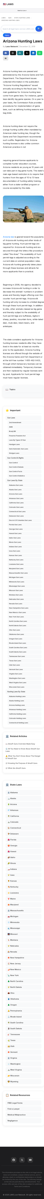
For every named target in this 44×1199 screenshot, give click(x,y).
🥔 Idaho (11, 857)
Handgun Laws (14, 444)
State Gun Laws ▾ (22, 10)
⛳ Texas (11, 1040)
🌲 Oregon (12, 1005)
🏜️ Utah (11, 1046)
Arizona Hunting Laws (17, 705)
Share (6, 53)
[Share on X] (27, 53)
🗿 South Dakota (15, 1028)
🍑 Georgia (12, 846)
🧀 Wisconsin (13, 1076)
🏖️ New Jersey (14, 964)
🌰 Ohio (11, 993)
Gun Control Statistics (17, 476)
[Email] (5, 58)
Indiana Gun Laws (15, 547)
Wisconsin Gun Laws (16, 687)
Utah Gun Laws (14, 665)
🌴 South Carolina (15, 1023)
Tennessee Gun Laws (17, 656)
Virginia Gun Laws (15, 674)
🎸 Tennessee (14, 1034)
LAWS (3, 18)
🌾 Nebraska (13, 946)
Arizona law (8, 237)
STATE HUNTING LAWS (22, 18)
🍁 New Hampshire (16, 958)
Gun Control (13, 463)
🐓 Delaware (13, 834)
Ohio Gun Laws (14, 630)
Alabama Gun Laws (16, 485)
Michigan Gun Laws (16, 577)
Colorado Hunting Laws (17, 718)
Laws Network (12, 46)
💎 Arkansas (13, 810)
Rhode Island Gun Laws (17, 643)
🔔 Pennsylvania (15, 1011)
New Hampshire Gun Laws (18, 608)
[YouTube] (30, 1160)
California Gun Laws (16, 503)
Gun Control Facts (15, 471)
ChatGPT (13, 53)
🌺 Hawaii (12, 851)
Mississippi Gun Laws (17, 586)
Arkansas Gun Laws (16, 498)
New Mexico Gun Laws (17, 612)
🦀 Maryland (13, 905)
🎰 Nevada (12, 952)
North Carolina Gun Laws (18, 621)
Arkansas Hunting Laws (17, 709)
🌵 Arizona (12, 804)
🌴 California (13, 816)
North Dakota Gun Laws (17, 625)
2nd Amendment (15, 422)
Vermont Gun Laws (16, 669)
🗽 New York (13, 975)
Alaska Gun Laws (15, 490)
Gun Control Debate (16, 467)
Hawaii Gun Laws (15, 533)
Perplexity (20, 53)
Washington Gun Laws (17, 678)
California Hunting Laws (17, 714)
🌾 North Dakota (15, 987)
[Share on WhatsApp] (39, 53)
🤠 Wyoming (13, 1082)
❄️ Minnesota (13, 922)
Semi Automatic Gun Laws (18, 449)
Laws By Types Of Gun (17, 440)
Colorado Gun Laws (16, 507)
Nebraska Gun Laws (16, 599)
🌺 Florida (12, 840)
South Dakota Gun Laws (17, 652)
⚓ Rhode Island (15, 1017)
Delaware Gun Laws (16, 516)
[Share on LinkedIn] (33, 53)
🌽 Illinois (12, 863)
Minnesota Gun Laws (16, 582)
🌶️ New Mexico (14, 969)
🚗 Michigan (13, 916)
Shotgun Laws (14, 453)
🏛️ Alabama (13, 792)
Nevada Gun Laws (15, 604)
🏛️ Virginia (12, 1058)
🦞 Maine (12, 899)
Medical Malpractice (17, 1115)
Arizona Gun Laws (15, 494)
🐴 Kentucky (13, 887)
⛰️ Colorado (13, 822)
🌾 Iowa (11, 875)
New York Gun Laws (16, 617)
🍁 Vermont (12, 1052)
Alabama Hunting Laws (17, 696)
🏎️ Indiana (12, 869)
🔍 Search (38, 29)
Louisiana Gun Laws (16, 564)
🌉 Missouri (13, 934)
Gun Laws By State (14, 480)
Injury (7, 35)
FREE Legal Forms (15, 1103)
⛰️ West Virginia (15, 1070)
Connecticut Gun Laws (17, 511)
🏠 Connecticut (14, 828)
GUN (9, 18)
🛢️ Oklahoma (13, 999)
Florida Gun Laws (15, 525)
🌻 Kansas (12, 881)
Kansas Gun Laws (15, 555)
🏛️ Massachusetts (16, 910)
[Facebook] (13, 1160)
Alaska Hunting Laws (16, 701)
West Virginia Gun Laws (17, 682)
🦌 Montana (13, 940)
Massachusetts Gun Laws (18, 573)
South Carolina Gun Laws (18, 647)
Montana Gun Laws (16, 595)
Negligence (13, 1121)
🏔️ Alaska (12, 798)
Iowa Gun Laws (14, 551)
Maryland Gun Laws (16, 568)
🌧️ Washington (14, 1064)
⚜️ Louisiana (13, 893)
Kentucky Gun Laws (16, 560)
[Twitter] (22, 1160)
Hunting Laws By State (16, 692)
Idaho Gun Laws (15, 538)
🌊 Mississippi (14, 928)
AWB (11, 427)
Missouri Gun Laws (16, 590)
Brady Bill (12, 431)
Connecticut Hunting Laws (18, 723)
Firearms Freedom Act (17, 436)
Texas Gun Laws (15, 661)
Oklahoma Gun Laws (16, 634)
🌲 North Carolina (15, 981)
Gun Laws (11, 418)
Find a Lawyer (14, 1109)
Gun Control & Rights (15, 458)
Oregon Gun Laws (15, 639)
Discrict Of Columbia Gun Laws (20, 520)
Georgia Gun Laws (16, 529)
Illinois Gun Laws (15, 542)
